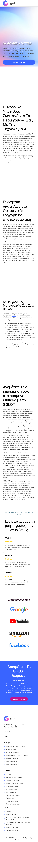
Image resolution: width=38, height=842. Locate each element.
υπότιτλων (31, 160)
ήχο (20, 331)
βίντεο (14, 316)
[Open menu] (32, 3)
